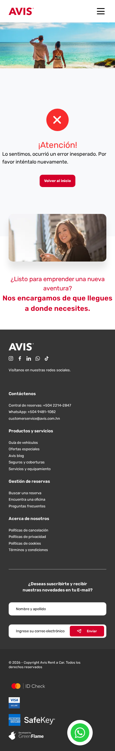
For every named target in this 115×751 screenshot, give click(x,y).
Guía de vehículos (23, 442)
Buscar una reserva (25, 493)
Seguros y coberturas (27, 462)
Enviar (92, 631)
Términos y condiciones (28, 550)
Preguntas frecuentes (27, 506)
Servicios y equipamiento (30, 469)
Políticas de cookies (25, 543)
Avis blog (16, 456)
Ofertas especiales (24, 449)
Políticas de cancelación (28, 530)
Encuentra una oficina (27, 499)
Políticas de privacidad (27, 537)
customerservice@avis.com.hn (34, 418)
